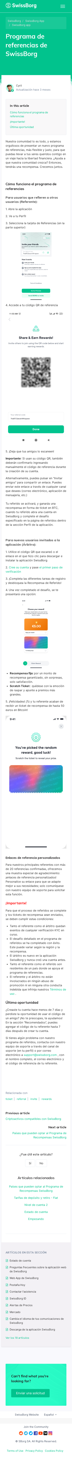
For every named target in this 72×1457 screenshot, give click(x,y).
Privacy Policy (34, 1450)
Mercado (15, 1312)
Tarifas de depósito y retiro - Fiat (36, 1198)
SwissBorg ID (18, 1298)
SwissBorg (14, 21)
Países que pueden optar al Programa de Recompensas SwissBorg (36, 1188)
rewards (47, 1099)
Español (49, 1414)
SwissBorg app (21, 25)
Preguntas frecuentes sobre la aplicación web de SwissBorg (38, 1269)
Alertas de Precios (21, 1305)
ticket (9, 1099)
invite (33, 1099)
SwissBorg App (34, 21)
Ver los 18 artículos (17, 1337)
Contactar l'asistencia (23, 1291)
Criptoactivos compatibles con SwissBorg (33, 1119)
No (41, 1163)
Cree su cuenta (19, 567)
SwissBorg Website (27, 1414)
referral (21, 1099)
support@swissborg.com (40, 1055)
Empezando (36, 1219)
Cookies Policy (54, 1450)
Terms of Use (15, 1450)
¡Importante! (17, 121)
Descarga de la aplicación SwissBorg (32, 1329)
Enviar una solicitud (30, 1393)
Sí (30, 1163)
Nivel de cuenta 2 (36, 1205)
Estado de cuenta (36, 1212)
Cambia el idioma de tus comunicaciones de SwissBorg (37, 1320)
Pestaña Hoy (17, 1285)
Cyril (19, 85)
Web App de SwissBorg (24, 1278)
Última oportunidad (22, 127)
